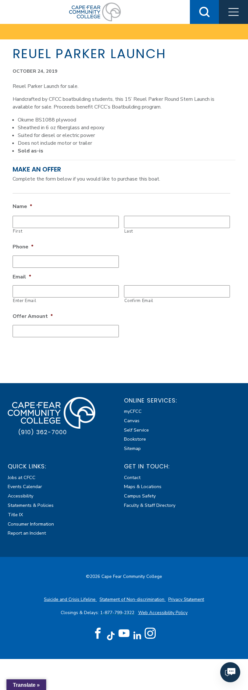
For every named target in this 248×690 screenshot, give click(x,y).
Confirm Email (139, 301)
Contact (132, 477)
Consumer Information (31, 524)
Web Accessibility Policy (163, 613)
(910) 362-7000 (42, 432)
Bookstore (135, 439)
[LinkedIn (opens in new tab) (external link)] (137, 635)
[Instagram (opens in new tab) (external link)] (150, 633)
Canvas (132, 420)
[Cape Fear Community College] (95, 11)
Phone (23, 247)
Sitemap (132, 448)
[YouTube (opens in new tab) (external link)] (124, 633)
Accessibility (20, 496)
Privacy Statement (186, 599)
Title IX (15, 514)
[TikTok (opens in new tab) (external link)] (111, 635)
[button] (233, 12)
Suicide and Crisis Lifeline (70, 599)
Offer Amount (33, 316)
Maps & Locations (142, 486)
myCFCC (133, 411)
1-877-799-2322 (118, 613)
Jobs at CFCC (22, 477)
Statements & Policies (31, 505)
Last (128, 231)
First (17, 231)
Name (22, 206)
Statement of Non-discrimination (132, 599)
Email (22, 277)
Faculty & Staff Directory (149, 505)
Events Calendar (25, 486)
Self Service (136, 430)
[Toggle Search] (204, 12)
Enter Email (24, 301)
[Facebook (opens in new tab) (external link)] (97, 633)
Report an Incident (27, 533)
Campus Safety (140, 496)
